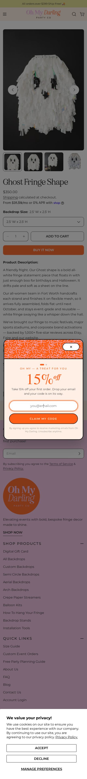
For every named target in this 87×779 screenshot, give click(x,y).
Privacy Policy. (66, 737)
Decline (41, 759)
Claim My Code (43, 418)
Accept (41, 748)
